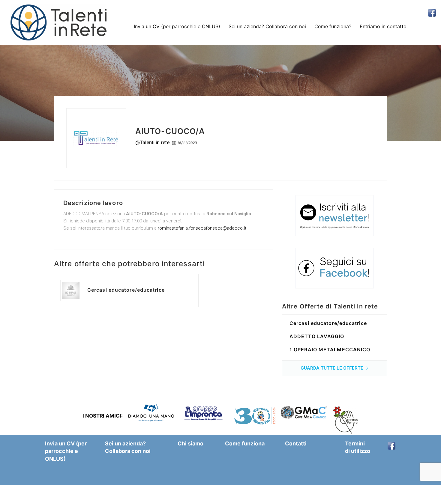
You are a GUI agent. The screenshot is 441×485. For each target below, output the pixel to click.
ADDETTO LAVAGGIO (317, 336)
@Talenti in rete (152, 142)
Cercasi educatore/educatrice (126, 290)
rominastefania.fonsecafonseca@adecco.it (202, 228)
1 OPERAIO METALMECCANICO (330, 350)
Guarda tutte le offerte (332, 368)
